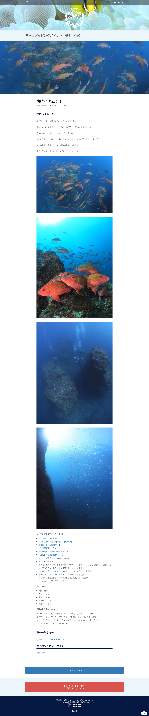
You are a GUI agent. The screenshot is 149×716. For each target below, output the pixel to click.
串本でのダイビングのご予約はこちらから (74, 687)
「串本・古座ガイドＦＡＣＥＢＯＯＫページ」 (58, 571)
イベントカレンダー (75, 670)
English (117, 2)
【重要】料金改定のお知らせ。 (51, 554)
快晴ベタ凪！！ (49, 101)
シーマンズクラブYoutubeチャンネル (54, 558)
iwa (66, 105)
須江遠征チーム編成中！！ (49, 544)
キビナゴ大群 (41, 639)
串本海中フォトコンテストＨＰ (51, 574)
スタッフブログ (57, 105)
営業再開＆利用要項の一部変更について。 (56, 551)
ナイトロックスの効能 (48, 538)
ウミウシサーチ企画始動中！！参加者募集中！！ (59, 541)
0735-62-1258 (76, 704)
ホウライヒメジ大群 (56, 639)
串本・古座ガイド (46, 561)
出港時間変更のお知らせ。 (49, 548)
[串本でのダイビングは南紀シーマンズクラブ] (74, 17)
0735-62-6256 (76, 706)
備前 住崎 (41, 652)
